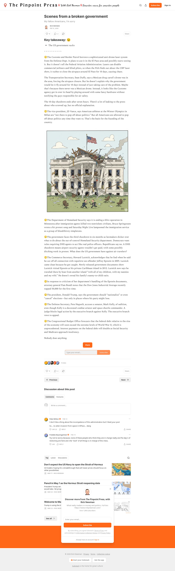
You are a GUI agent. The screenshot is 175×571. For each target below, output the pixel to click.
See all (49, 518)
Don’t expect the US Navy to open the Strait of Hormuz (73, 464)
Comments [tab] (50, 397)
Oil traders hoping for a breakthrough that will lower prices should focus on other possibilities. (75, 469)
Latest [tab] (53, 458)
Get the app (99, 560)
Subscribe (155, 5)
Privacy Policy (105, 533)
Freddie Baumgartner (58, 435)
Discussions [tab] (62, 458)
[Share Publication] (145, 5)
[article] (87, 470)
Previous (53, 380)
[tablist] (54, 397)
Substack (75, 566)
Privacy (86, 554)
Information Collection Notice (86, 533)
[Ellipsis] (130, 419)
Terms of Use (99, 530)
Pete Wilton (54, 419)
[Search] (140, 5)
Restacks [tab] (59, 397)
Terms (92, 554)
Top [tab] (47, 458)
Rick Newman (55, 26)
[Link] (41, 40)
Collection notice (103, 554)
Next (123, 380)
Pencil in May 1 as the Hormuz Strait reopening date (72, 483)
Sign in (168, 5)
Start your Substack (81, 560)
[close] (110, 489)
